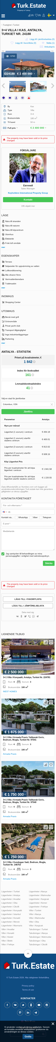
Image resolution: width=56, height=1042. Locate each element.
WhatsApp (23, 517)
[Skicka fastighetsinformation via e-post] (10, 98)
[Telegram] (37, 616)
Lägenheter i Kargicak (39, 899)
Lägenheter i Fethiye (38, 906)
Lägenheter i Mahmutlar (40, 895)
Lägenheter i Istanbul (11, 914)
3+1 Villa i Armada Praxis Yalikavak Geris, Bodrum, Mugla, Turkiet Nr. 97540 (23, 800)
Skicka (48, 563)
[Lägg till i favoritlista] (51, 642)
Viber (35, 517)
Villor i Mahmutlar (37, 918)
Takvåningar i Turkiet (38, 929)
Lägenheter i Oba (9, 903)
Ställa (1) (50, 43)
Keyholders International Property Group (28, 193)
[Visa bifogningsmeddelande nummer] (22, 98)
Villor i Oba (34, 922)
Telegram (47, 517)
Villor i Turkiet (35, 910)
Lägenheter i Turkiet (10, 891)
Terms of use (28, 990)
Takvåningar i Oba (37, 941)
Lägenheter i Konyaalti (11, 910)
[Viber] (29, 616)
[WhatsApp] (33, 616)
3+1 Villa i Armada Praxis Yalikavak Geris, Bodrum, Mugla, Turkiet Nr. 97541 (23, 738)
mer (3, 247)
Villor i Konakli (7, 933)
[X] (25, 616)
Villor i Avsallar (8, 929)
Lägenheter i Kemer (38, 903)
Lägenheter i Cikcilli (10, 906)
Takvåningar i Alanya (38, 933)
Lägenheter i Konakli (10, 918)
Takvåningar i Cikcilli (38, 944)
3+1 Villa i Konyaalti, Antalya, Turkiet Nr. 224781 (26, 677)
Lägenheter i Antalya (10, 895)
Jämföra (28, 411)
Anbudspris (49, 47)
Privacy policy (28, 985)
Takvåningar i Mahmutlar (40, 937)
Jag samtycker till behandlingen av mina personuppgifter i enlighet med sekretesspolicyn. (28, 554)
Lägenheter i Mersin (10, 922)
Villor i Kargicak (36, 925)
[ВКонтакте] (17, 616)
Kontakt (28, 199)
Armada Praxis (9, 754)
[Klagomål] (29, 98)
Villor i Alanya (35, 914)
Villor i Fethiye (7, 944)
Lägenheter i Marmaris (11, 925)
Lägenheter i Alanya (38, 891)
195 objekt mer (28, 206)
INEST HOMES (10, 691)
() (32, 15)
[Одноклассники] (21, 616)
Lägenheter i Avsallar (11, 899)
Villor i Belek (6, 941)
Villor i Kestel (7, 937)
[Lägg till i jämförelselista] (46, 642)
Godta (28, 1036)
